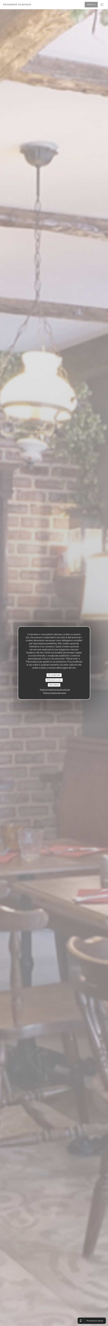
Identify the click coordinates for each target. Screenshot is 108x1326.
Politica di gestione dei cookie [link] (54, 693)
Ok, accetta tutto (54, 675)
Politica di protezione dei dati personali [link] (55, 689)
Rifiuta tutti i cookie (54, 680)
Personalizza (54, 685)
